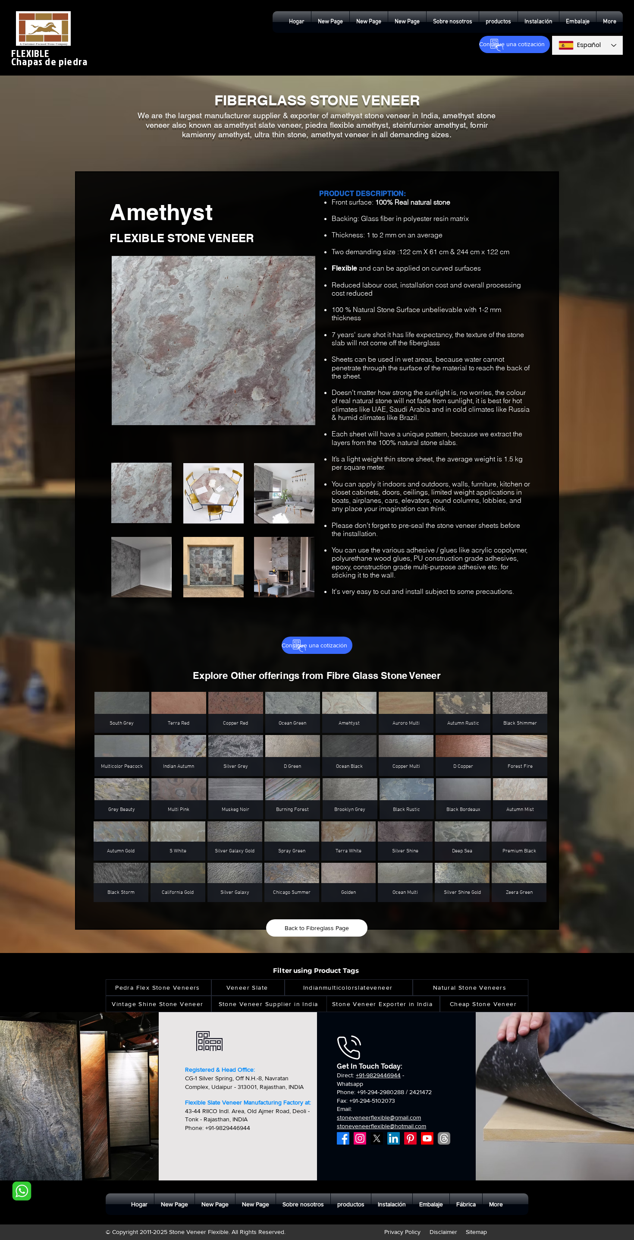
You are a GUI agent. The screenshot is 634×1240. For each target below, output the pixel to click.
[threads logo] (444, 1138)
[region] (166, 500)
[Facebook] (343, 1138)
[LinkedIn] (393, 1138)
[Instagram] (360, 1138)
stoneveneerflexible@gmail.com (379, 1117)
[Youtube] (427, 1138)
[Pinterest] (410, 1138)
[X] (376, 1138)
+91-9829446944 (378, 1075)
